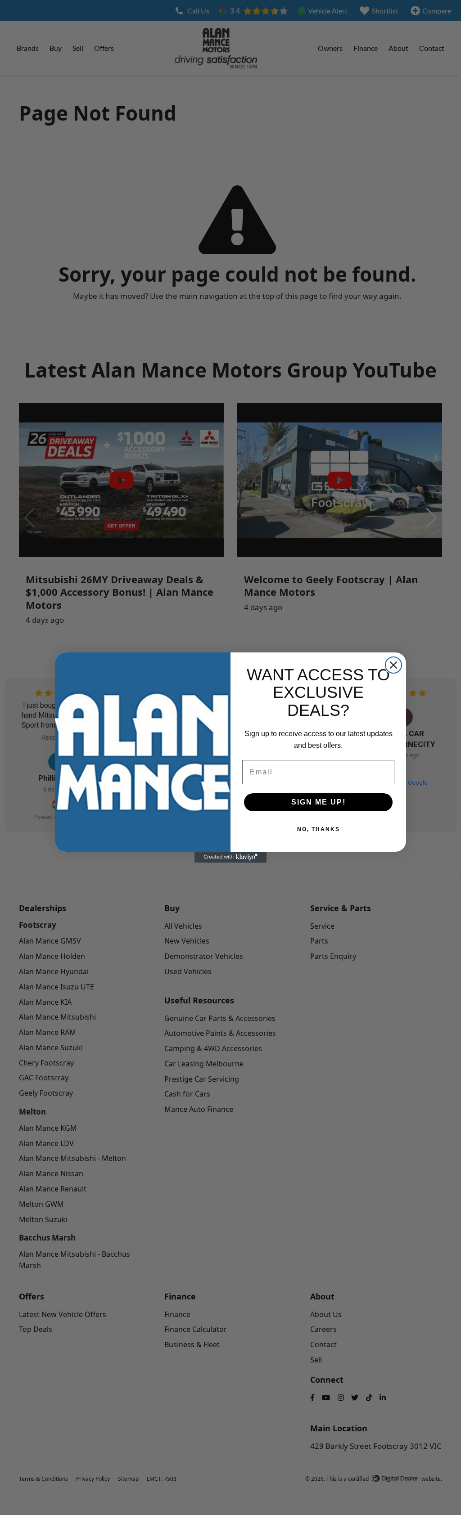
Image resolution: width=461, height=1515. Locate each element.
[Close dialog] (393, 665)
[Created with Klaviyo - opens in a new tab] (230, 857)
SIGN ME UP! (318, 802)
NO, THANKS (318, 829)
